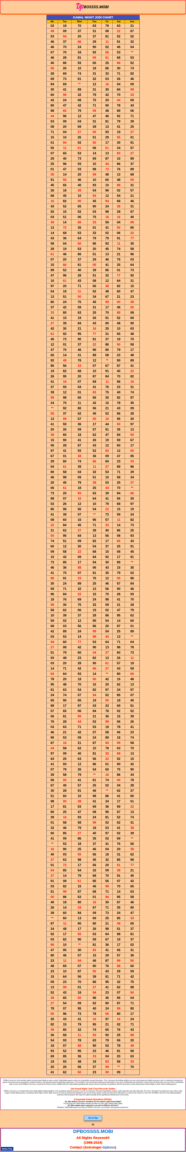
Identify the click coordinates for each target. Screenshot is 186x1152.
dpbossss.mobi (93, 1131)
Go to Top (93, 1118)
